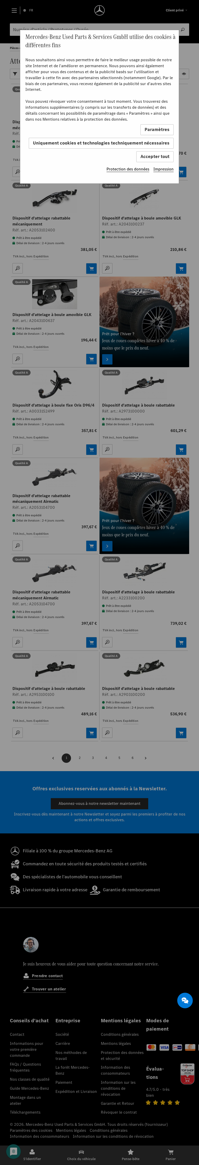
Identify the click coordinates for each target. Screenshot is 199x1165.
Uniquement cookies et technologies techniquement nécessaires (101, 143)
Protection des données (127, 169)
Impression (163, 169)
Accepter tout (154, 156)
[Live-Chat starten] (185, 1000)
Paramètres (157, 129)
